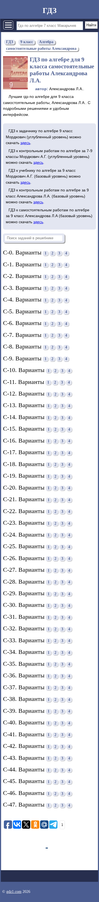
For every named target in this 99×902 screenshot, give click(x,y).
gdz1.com (13, 892)
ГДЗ (50, 10)
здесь (25, 143)
